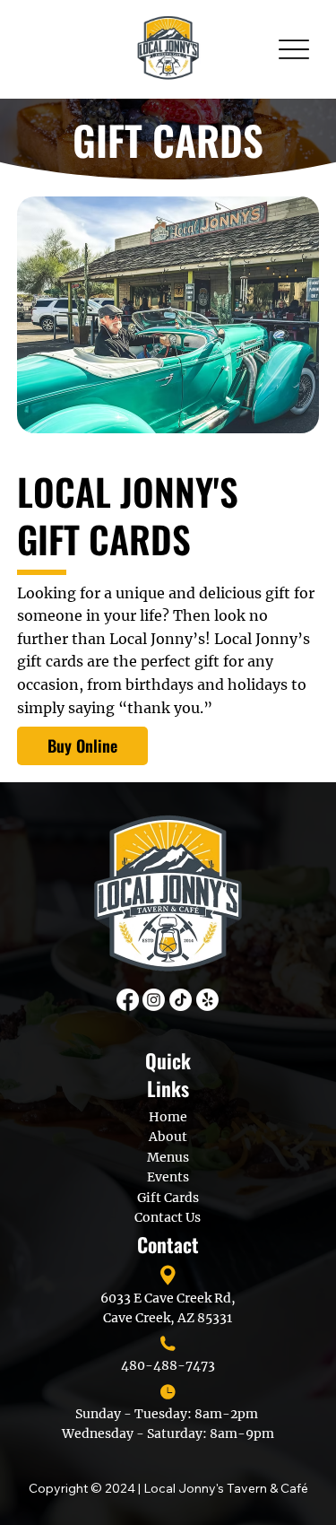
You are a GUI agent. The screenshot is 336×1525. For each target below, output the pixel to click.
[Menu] (293, 49)
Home (168, 1117)
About (168, 1136)
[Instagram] (153, 1000)
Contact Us (167, 1217)
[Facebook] (127, 1000)
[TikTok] (180, 1000)
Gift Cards (168, 1198)
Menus (168, 1157)
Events (168, 1177)
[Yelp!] (207, 1000)
